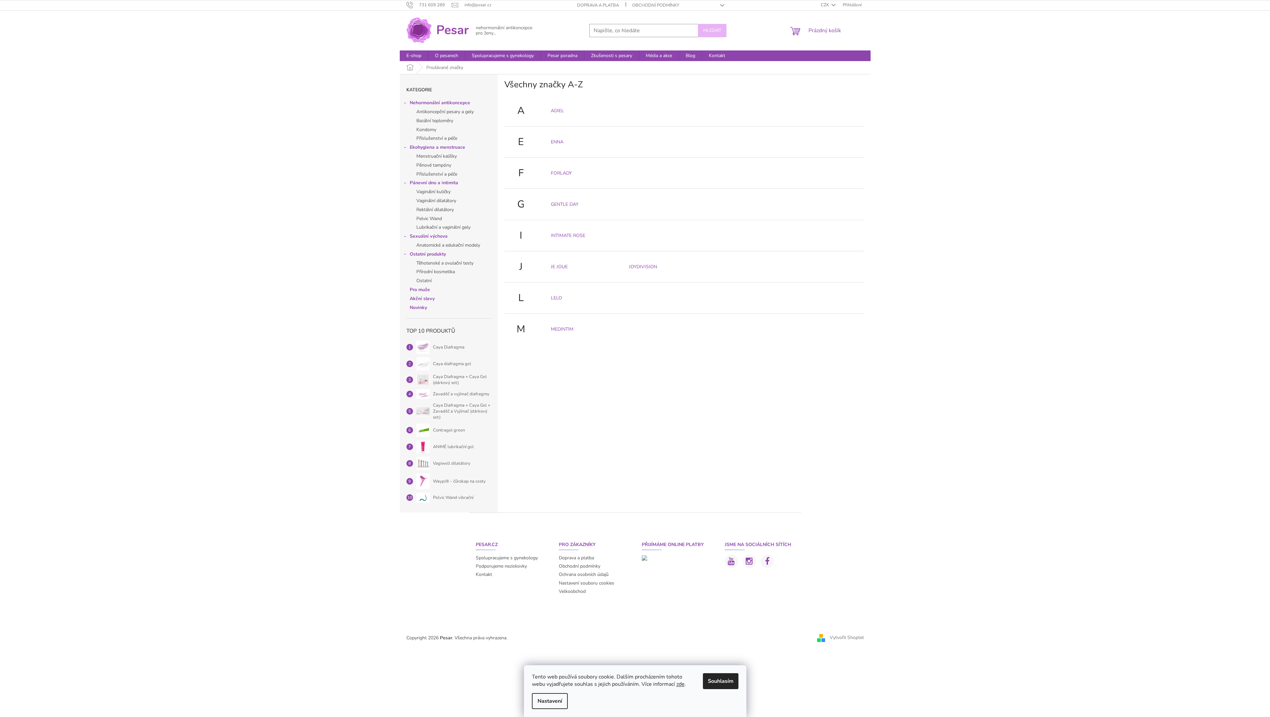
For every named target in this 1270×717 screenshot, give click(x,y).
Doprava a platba (598, 5)
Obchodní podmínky (655, 5)
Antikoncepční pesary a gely (445, 112)
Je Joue (559, 267)
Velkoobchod (572, 591)
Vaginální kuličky (433, 192)
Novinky (418, 307)
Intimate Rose (568, 235)
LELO (556, 298)
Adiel (557, 111)
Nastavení (550, 701)
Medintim (562, 329)
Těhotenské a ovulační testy (444, 263)
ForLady (561, 173)
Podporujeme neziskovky (501, 566)
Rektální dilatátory (435, 209)
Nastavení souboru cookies (586, 583)
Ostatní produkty (428, 254)
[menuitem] (414, 55)
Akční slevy (422, 298)
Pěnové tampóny (433, 165)
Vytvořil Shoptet (847, 637)
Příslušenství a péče (436, 138)
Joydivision (643, 267)
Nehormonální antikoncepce (440, 103)
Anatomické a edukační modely (448, 245)
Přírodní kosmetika (435, 272)
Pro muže (420, 289)
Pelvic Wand (429, 218)
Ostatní (424, 281)
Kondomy (426, 129)
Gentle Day (564, 204)
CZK (825, 5)
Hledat (712, 30)
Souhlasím (720, 681)
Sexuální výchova (429, 236)
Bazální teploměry (434, 121)
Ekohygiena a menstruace (437, 147)
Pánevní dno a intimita (434, 183)
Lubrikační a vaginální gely (443, 227)
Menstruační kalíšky (436, 156)
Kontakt (484, 574)
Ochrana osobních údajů (584, 574)
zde (680, 684)
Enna (557, 142)
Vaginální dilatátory (436, 201)
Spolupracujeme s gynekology (507, 558)
